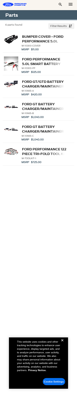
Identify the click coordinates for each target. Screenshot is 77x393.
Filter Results (58, 26)
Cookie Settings (54, 381)
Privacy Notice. (37, 370)
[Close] (62, 343)
